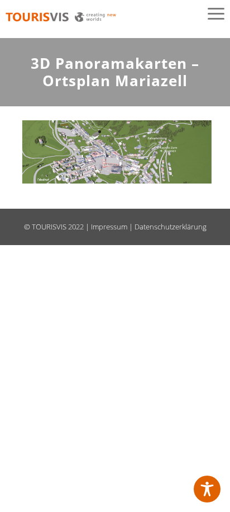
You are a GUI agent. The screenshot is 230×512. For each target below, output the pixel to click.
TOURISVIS (49, 227)
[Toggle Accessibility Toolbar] (207, 489)
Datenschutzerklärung (171, 227)
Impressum (109, 227)
